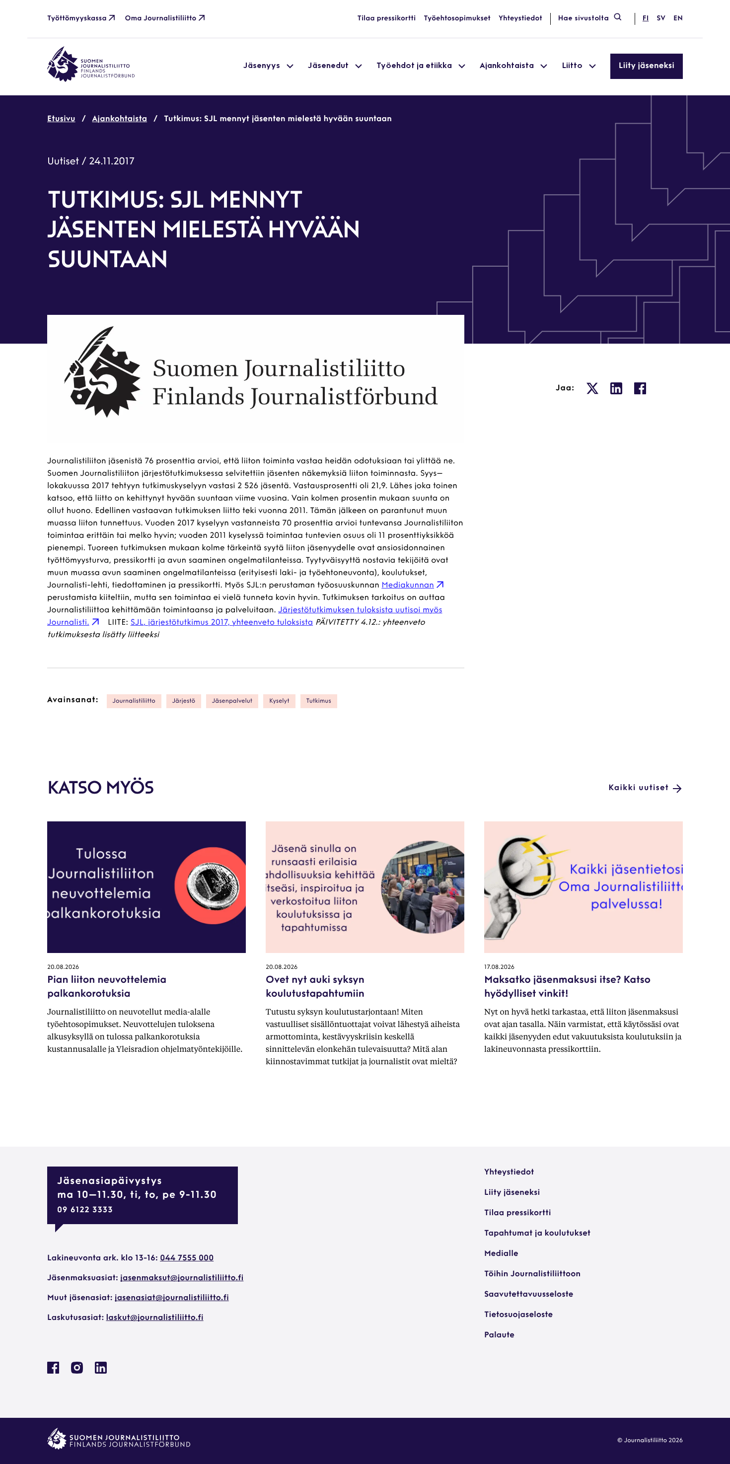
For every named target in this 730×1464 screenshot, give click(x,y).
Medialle (501, 1254)
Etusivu (61, 119)
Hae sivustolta (583, 18)
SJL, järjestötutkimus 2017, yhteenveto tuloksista (222, 623)
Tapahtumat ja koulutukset (537, 1234)
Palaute (499, 1335)
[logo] (91, 80)
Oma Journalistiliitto (161, 18)
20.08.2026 (63, 967)
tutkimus (318, 701)
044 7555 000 (187, 1258)
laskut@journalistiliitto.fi (155, 1318)
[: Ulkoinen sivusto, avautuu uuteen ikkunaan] (592, 388)
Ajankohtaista (119, 119)
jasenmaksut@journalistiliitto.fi (181, 1278)
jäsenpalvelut (232, 701)
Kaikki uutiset (638, 788)
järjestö (183, 701)
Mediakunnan (407, 585)
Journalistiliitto (134, 701)
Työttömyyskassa (77, 18)
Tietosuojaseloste (518, 1315)
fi (646, 18)
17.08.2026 (499, 967)
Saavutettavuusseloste (528, 1295)
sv (661, 18)
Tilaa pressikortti (387, 18)
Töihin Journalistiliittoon (532, 1274)
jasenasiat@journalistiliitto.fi (172, 1298)
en (678, 18)
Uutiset (63, 162)
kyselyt (279, 701)
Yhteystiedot (520, 18)
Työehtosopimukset (457, 18)
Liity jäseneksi (646, 66)
